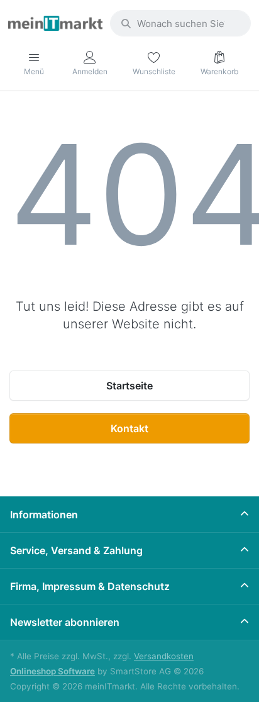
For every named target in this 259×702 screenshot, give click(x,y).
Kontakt (129, 428)
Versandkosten (164, 656)
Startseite (129, 385)
